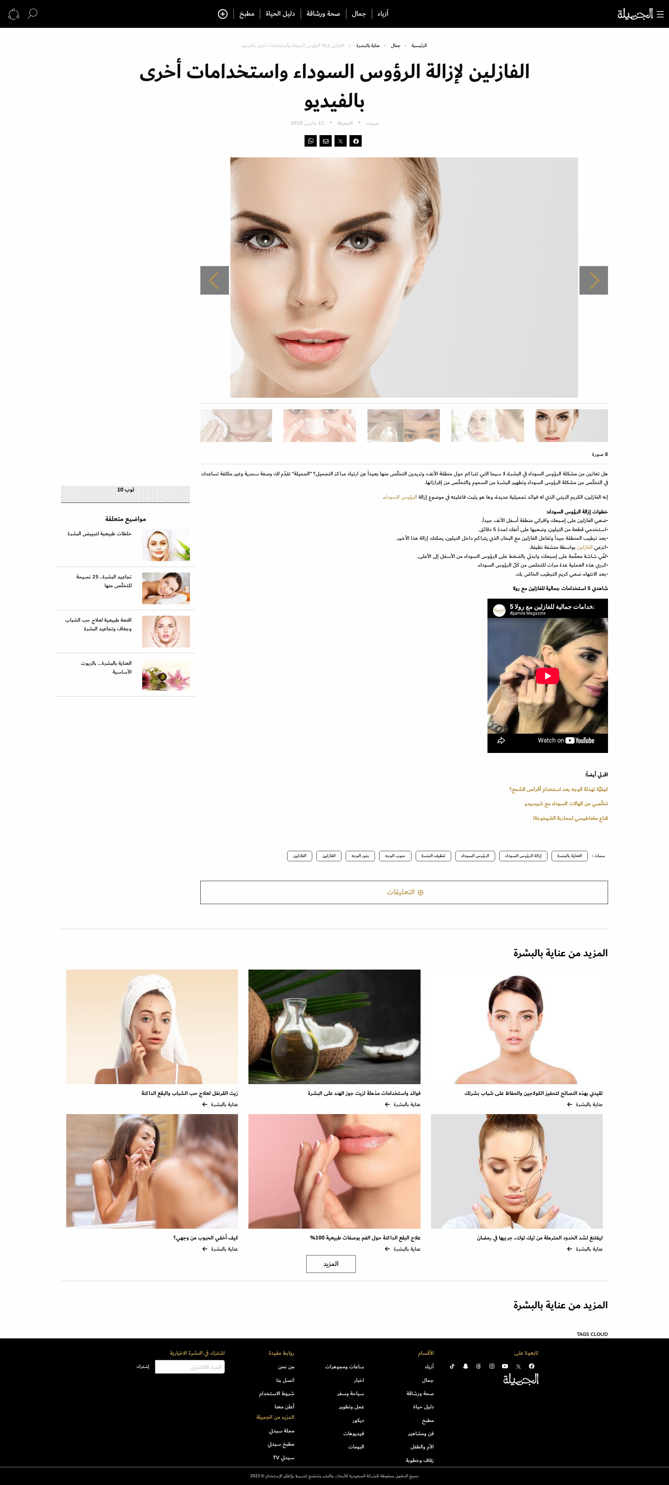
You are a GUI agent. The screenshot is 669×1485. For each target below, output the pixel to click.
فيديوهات (353, 1433)
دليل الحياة (280, 14)
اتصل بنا (285, 1380)
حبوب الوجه (395, 856)
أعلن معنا (284, 1406)
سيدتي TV (283, 1457)
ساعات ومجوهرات (344, 1366)
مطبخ (246, 14)
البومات (356, 1446)
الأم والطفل (422, 1446)
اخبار (359, 1380)
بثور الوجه (360, 856)
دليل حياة (423, 1406)
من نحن (286, 1366)
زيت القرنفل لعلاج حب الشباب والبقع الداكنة (189, 1093)
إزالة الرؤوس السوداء (523, 856)
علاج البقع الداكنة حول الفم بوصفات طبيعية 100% (365, 1238)
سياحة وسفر (350, 1393)
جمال (359, 14)
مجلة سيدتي (281, 1430)
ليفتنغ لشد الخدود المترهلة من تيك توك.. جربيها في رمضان (539, 1238)
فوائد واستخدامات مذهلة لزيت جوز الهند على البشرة (364, 1093)
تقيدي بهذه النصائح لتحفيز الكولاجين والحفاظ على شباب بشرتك (533, 1093)
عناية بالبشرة (368, 45)
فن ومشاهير (421, 1433)
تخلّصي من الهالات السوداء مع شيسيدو (566, 803)
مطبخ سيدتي (281, 1443)
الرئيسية (419, 45)
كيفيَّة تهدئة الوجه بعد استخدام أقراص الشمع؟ (558, 789)
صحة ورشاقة (323, 14)
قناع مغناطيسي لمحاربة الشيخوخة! (570, 818)
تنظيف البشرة (433, 856)
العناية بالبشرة (570, 856)
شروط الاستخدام (276, 1393)
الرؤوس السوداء (400, 497)
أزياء (383, 14)
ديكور (358, 1420)
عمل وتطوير (351, 1406)
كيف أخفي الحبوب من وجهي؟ (206, 1238)
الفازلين (584, 547)
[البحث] (32, 13)
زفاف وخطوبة (420, 1460)
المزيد (331, 1264)
